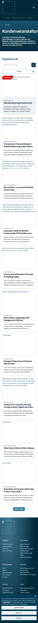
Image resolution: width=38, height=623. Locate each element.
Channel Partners (7, 588)
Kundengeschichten (18, 18)
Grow (3, 568)
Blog (8, 18)
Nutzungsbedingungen (27, 588)
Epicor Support (24, 544)
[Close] (35, 596)
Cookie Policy (6, 602)
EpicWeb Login (24, 551)
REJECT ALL (19, 613)
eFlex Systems (6, 575)
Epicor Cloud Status (26, 557)
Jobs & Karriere (6, 546)
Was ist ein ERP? (25, 572)
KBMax (4, 570)
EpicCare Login (24, 546)
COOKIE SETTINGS (19, 607)
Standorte (5, 549)
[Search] (33, 65)
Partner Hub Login (7, 592)
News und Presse (7, 551)
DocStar (4, 577)
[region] (19, 608)
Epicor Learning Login (26, 549)
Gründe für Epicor (7, 544)
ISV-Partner (5, 590)
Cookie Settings (25, 592)
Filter (19, 72)
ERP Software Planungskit (28, 575)
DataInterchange (7, 573)
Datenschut (23, 590)
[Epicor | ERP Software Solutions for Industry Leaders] (8, 7)
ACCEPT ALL (19, 618)
